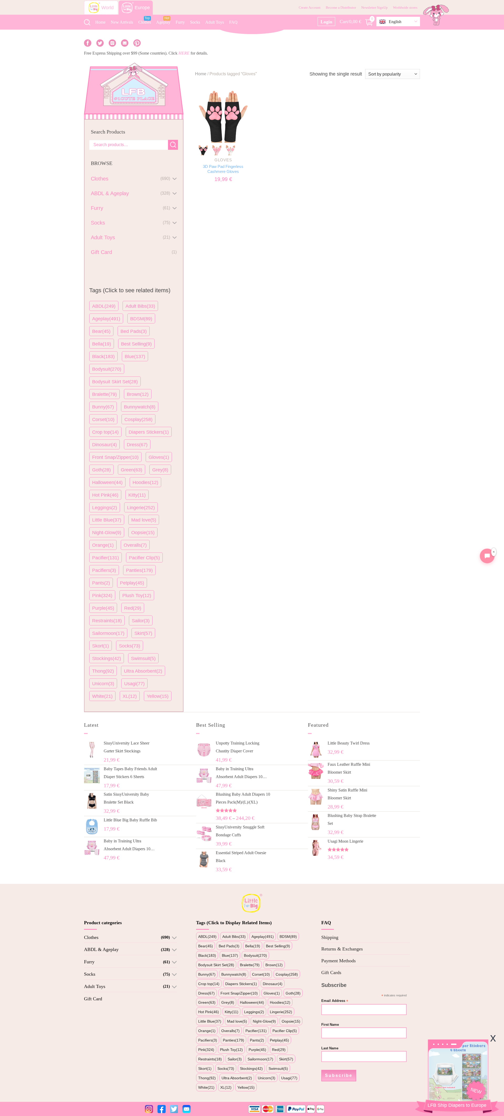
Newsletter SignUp (374, 7)
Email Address (334, 1001)
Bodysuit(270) (106, 369)
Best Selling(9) (136, 344)
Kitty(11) (137, 495)
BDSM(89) (141, 318)
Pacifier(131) (105, 557)
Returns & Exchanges (342, 949)
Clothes (144, 22)
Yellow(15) (158, 696)
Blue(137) (135, 356)
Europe (142, 7)
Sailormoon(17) (108, 633)
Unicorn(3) (103, 683)
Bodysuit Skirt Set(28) (115, 381)
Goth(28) (101, 469)
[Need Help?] (487, 556)
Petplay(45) (132, 583)
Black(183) (103, 356)
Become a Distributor (341, 7)
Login (326, 21)
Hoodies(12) (145, 482)
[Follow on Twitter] (100, 43)
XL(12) (130, 696)
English (395, 21)
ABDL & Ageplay (101, 949)
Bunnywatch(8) (139, 407)
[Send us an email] (124, 43)
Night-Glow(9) (106, 532)
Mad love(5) (143, 520)
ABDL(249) (104, 306)
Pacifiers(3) (104, 570)
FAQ (233, 22)
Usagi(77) (134, 683)
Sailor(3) (141, 620)
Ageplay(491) (106, 318)
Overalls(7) (135, 545)
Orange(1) (103, 545)
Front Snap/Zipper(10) (115, 457)
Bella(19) (101, 344)
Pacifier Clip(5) (144, 557)
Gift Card (93, 998)
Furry (180, 22)
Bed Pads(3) (133, 331)
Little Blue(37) (106, 520)
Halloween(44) (107, 482)
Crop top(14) (105, 432)
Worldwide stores (405, 7)
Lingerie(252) (141, 507)
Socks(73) (129, 646)
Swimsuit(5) (143, 658)
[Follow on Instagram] (112, 43)
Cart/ (356, 21)
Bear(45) (101, 331)
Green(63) (131, 469)
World (107, 7)
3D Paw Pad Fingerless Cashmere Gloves (223, 169)
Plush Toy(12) (136, 595)
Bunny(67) (103, 407)
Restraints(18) (107, 620)
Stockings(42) (106, 658)
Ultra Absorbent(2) (143, 671)
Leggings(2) (104, 507)
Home (100, 22)
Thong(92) (103, 671)
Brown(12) (138, 394)
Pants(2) (101, 583)
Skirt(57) (143, 633)
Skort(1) (100, 646)
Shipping (329, 937)
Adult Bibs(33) (140, 306)
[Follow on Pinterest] (137, 43)
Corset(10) (103, 419)
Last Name (329, 1048)
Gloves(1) (159, 457)
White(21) (102, 696)
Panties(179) (139, 570)
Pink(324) (102, 595)
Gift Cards (331, 972)
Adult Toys (214, 22)
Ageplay (163, 22)
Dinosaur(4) (104, 444)
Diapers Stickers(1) (149, 432)
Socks (195, 22)
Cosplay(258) (138, 419)
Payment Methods (338, 960)
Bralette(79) (104, 394)
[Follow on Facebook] (87, 43)
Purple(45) (103, 608)
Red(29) (132, 608)
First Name (330, 1025)
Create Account (310, 7)
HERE (184, 53)
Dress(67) (137, 444)
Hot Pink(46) (105, 495)
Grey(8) (160, 469)
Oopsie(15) (143, 532)
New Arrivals (122, 22)
